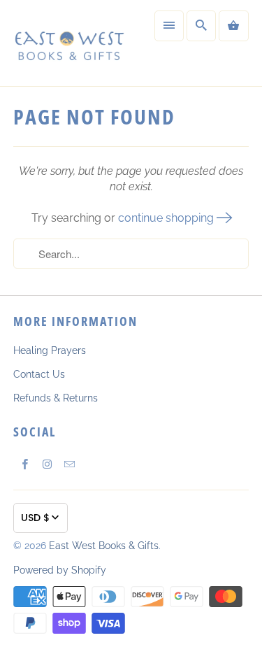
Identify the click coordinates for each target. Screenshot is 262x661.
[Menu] (169, 25)
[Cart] (233, 25)
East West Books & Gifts (104, 545)
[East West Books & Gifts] (68, 43)
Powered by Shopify (59, 570)
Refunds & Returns (55, 398)
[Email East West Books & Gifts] (69, 464)
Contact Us (39, 374)
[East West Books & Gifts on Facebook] (24, 464)
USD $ (35, 518)
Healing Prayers (49, 350)
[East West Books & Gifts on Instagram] (47, 464)
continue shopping (167, 218)
